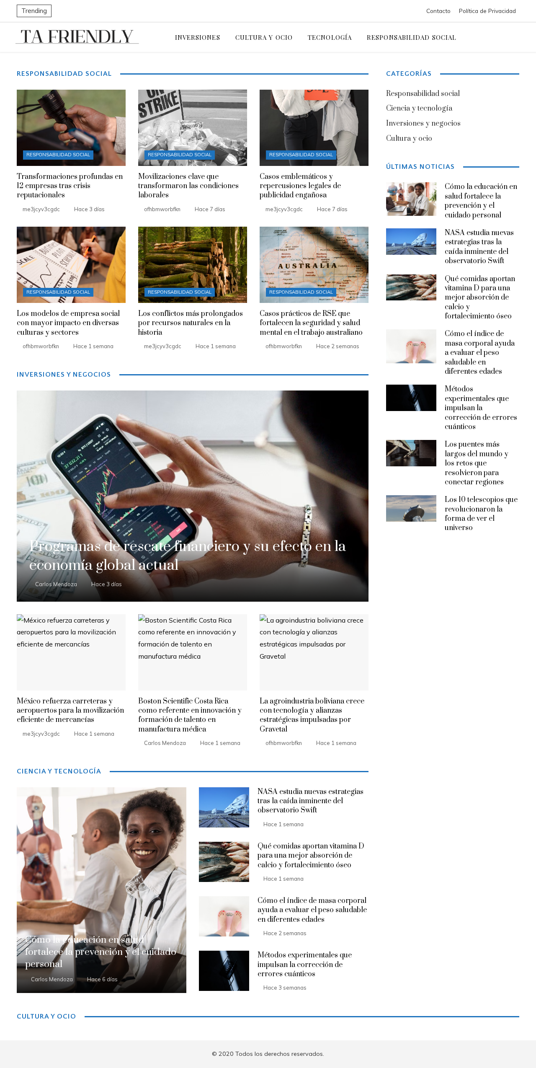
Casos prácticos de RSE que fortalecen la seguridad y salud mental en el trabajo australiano (311, 323)
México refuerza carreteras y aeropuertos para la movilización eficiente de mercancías (70, 711)
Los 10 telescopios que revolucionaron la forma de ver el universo (481, 514)
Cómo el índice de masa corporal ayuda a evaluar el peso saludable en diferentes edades (312, 910)
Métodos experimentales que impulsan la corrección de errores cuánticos (305, 965)
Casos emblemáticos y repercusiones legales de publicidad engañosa (300, 186)
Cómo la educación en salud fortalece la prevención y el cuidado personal (481, 201)
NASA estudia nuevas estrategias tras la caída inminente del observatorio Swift (310, 801)
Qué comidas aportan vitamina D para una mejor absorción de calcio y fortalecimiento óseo (311, 856)
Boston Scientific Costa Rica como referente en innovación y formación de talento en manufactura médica (190, 715)
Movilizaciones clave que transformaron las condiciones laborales (188, 186)
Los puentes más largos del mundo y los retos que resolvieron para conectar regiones (476, 463)
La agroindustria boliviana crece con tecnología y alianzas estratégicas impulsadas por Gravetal (312, 715)
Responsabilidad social (58, 155)
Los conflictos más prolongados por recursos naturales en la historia (190, 323)
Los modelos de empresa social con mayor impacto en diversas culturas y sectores (68, 323)
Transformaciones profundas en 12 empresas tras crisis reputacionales (70, 186)
